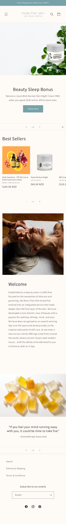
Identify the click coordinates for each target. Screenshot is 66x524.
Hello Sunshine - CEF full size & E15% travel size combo (15, 178)
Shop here (33, 108)
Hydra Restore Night (39, 177)
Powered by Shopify (44, 521)
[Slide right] (39, 201)
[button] (6, 14)
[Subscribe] (50, 495)
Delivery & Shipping (15, 468)
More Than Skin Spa (28, 521)
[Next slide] (39, 127)
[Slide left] (26, 201)
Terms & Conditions (15, 475)
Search (9, 461)
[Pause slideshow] (62, 127)
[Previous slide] (26, 127)
